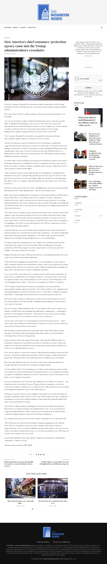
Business (7, 27)
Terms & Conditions (61, 542)
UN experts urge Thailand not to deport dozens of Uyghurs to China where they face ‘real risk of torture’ (96, 139)
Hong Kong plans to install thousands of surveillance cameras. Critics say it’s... (88, 121)
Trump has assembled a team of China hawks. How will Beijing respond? (95, 155)
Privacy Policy (43, 542)
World (15, 27)
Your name (88, 56)
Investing (32, 27)
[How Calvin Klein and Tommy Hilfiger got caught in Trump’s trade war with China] (80, 184)
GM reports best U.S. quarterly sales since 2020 (53, 502)
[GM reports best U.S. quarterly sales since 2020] (53, 488)
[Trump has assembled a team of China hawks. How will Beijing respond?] (80, 154)
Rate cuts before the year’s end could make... (21, 502)
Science (23, 27)
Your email (88, 67)
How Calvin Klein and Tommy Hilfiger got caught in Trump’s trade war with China (96, 185)
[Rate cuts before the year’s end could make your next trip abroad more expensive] (20, 488)
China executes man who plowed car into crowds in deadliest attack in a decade (96, 170)
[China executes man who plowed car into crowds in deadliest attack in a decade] (80, 169)
